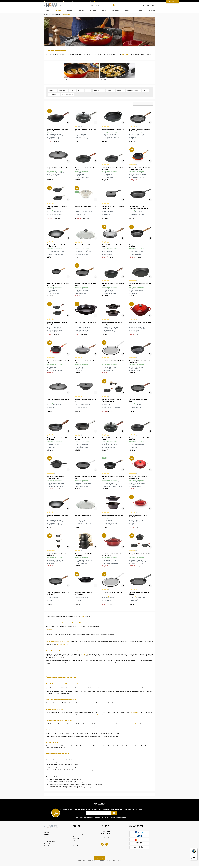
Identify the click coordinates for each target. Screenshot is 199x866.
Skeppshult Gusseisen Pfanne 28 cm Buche (85, 361)
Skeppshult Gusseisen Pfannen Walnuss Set (56, 554)
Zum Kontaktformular (107, 837)
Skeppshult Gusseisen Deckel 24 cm (58, 399)
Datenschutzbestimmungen (88, 817)
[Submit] (114, 813)
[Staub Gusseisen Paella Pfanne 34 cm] (86, 309)
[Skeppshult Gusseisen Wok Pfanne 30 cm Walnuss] (58, 232)
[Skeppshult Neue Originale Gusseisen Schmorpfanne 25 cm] (140, 194)
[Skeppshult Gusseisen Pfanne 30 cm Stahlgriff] (86, 464)
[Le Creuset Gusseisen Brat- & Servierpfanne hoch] (58, 464)
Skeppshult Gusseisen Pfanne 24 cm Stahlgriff (85, 130)
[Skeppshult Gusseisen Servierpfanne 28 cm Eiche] (58, 271)
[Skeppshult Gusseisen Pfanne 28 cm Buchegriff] (86, 155)
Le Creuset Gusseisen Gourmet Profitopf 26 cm (138, 516)
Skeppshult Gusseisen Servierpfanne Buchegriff (113, 284)
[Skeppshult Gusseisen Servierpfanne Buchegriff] (113, 271)
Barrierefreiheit (48, 845)
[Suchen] (114, 5)
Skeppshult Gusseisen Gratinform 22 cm (140, 284)
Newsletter (75, 843)
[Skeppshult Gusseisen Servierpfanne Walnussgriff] (140, 348)
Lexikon (74, 840)
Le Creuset (67, 714)
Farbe (71, 90)
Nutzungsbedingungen (119, 815)
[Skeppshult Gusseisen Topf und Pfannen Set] (86, 541)
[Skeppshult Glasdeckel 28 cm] (86, 232)
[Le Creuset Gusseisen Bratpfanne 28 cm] (58, 348)
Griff (79, 90)
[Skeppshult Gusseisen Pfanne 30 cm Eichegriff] (86, 271)
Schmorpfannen (85, 654)
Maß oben (119, 90)
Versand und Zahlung (78, 834)
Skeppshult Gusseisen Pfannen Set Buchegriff (57, 323)
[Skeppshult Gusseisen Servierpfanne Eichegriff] (140, 232)
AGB (109, 817)
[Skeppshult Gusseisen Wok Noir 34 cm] (86, 387)
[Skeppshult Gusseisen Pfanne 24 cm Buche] (113, 425)
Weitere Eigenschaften (132, 90)
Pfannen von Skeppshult (134, 712)
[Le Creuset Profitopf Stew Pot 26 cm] (140, 309)
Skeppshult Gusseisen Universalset (139, 554)
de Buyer (97, 714)
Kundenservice (76, 831)
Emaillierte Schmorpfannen (132, 723)
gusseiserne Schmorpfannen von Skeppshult (59, 633)
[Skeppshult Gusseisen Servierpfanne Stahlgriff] (86, 425)
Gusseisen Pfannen (125, 54)
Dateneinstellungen (49, 839)
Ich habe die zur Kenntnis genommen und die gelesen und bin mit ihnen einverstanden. (102, 817)
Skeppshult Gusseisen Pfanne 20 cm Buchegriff (58, 438)
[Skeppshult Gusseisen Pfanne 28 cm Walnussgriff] (140, 116)
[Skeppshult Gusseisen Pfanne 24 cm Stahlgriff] (86, 116)
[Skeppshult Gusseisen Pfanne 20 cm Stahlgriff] (140, 425)
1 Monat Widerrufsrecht (50, 841)
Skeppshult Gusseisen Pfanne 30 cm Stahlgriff (85, 477)
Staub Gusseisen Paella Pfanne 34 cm (86, 322)
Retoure (75, 836)
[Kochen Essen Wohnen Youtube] (106, 844)
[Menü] (196, 849)
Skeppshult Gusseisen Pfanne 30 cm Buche (140, 400)
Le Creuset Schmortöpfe (62, 644)
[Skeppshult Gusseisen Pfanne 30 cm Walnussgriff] (58, 580)
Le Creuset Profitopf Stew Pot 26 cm (140, 322)
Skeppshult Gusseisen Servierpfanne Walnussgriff (140, 361)
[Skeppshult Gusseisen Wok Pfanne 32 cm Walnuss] (58, 502)
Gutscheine (75, 845)
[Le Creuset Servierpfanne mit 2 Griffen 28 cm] (86, 580)
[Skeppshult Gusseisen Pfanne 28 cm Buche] (86, 348)
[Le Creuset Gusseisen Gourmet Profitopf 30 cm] (140, 464)
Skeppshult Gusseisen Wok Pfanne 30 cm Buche (57, 130)
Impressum (47, 843)
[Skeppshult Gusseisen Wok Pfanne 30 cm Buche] (58, 116)
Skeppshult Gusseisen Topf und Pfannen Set (84, 554)
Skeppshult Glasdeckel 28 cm (83, 245)
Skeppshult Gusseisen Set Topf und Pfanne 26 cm (112, 516)
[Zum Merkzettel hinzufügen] (68, 122)
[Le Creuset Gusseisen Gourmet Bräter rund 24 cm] (113, 541)
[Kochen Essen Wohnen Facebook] (102, 844)
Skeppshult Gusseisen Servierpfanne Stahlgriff (86, 438)
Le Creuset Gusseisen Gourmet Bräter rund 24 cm (111, 554)
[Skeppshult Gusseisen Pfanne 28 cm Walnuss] (113, 232)
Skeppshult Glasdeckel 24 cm (83, 515)
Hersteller (51, 90)
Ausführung (62, 90)
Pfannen (83, 616)
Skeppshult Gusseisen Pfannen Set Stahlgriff (57, 207)
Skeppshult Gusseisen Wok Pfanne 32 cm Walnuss (57, 516)
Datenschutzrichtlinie (107, 815)
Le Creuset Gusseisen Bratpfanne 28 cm (58, 361)
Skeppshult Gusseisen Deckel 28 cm (58, 168)
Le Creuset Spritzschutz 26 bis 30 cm (113, 361)
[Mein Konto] (148, 5)
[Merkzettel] (143, 5)
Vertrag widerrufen (99, 858)
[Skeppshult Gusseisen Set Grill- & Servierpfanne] (113, 309)
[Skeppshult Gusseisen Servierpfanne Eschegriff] (113, 464)
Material (109, 90)
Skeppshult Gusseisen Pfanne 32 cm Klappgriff (140, 593)
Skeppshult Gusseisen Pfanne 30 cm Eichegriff (85, 284)
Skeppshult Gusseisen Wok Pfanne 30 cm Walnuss (57, 245)
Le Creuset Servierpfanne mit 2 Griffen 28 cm (84, 593)
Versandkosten (103, 860)
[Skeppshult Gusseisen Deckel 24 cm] (58, 387)
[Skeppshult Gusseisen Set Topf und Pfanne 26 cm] (113, 502)
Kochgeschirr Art (97, 90)
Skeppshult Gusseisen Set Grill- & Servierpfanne (112, 323)
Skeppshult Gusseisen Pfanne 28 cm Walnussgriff (140, 130)
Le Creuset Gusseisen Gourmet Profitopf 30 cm (138, 477)
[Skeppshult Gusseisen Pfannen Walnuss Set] (58, 541)
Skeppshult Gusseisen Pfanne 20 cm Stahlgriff (140, 438)
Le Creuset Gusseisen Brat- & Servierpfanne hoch (56, 477)
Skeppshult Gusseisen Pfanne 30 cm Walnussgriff (58, 593)
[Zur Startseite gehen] (54, 5)
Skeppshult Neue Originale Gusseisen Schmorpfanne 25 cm (138, 207)
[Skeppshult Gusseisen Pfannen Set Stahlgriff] (58, 194)
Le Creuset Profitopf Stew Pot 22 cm (85, 206)
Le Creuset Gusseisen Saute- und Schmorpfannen (57, 641)
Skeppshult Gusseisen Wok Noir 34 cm (85, 400)
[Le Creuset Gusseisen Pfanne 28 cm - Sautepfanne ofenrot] (140, 155)
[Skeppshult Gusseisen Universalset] (140, 541)
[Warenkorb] (153, 5)
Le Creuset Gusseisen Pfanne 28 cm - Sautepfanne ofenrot (140, 168)
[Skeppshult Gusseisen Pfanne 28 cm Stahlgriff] (113, 155)
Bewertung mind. (53, 94)
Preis (144, 90)
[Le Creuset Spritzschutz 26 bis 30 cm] (113, 348)
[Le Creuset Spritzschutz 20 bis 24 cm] (113, 580)
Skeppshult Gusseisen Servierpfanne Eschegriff (113, 477)
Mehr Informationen (119, 56)
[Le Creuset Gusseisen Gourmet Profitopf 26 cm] (140, 502)
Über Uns (46, 832)
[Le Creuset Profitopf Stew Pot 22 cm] (86, 194)
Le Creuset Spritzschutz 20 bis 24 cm (113, 592)
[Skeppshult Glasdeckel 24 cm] (86, 502)
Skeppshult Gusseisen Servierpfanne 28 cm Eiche (58, 284)
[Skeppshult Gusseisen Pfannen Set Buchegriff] (58, 309)
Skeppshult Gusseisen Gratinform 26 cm (113, 130)
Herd (87, 90)
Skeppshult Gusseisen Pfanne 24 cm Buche (113, 438)
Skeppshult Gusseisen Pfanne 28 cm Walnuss (113, 245)
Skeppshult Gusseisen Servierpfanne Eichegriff (140, 245)
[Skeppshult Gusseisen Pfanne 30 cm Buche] (140, 387)
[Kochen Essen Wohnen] (51, 826)
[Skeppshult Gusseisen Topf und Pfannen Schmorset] (113, 387)
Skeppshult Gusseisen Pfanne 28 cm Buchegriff (85, 168)
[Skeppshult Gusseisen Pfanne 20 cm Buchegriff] (58, 425)
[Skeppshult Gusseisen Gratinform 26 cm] (113, 116)
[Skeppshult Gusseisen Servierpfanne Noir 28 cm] (113, 194)
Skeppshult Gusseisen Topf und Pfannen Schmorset (111, 400)
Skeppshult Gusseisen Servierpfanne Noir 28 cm (113, 207)
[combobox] (100, 5)
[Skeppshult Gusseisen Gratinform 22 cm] (140, 271)
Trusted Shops (76, 838)
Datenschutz (47, 834)
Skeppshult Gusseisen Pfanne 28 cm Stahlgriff (113, 168)
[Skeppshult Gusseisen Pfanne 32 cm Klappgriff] (140, 580)
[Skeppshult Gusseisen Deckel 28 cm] (58, 155)
